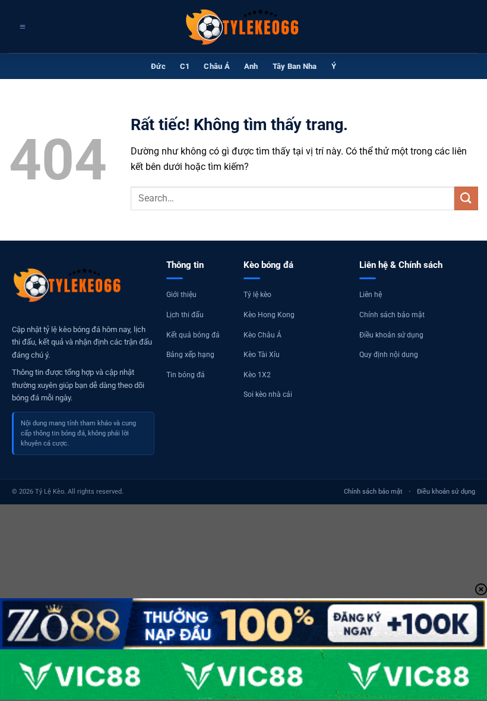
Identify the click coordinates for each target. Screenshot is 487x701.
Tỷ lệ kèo (257, 294)
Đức (158, 66)
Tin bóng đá (185, 375)
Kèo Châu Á (263, 335)
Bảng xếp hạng (190, 354)
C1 (185, 66)
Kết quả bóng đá (193, 335)
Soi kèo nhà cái (268, 394)
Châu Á (217, 66)
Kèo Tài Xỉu (262, 354)
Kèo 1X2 (257, 375)
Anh (251, 66)
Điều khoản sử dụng (391, 335)
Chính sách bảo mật (392, 315)
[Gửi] (466, 198)
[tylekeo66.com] (243, 26)
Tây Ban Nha (295, 66)
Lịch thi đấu (185, 315)
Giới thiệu (181, 294)
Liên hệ (370, 294)
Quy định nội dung (388, 354)
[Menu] (21, 27)
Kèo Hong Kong (269, 315)
